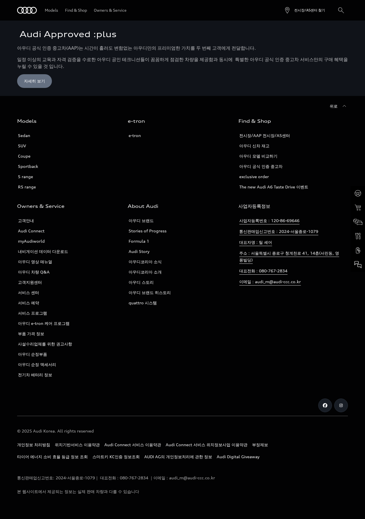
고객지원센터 (30, 282)
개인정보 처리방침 (33, 444)
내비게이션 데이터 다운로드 (43, 251)
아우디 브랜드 (141, 220)
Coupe (24, 156)
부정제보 (260, 444)
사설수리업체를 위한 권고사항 (45, 343)
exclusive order (254, 176)
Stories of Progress (148, 230)
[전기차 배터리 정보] (358, 250)
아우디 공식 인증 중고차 (261, 166)
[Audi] (27, 10)
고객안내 (26, 220)
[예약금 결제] (358, 207)
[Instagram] (341, 405)
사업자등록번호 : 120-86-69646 (269, 220)
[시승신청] (358, 193)
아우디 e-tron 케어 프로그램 (44, 323)
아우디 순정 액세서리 (37, 364)
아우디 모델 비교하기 (258, 156)
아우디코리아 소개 (145, 271)
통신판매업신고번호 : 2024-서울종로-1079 (278, 231)
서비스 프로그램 (32, 313)
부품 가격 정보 (31, 333)
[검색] (341, 10)
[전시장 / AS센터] (358, 222)
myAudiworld (31, 241)
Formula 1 (139, 241)
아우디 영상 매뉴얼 (35, 261)
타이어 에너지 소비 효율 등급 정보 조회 (52, 456)
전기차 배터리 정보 (35, 374)
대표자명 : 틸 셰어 (255, 242)
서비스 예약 (28, 302)
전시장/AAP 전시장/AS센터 (264, 135)
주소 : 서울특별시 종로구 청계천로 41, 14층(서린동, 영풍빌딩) (289, 256)
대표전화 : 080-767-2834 (263, 270)
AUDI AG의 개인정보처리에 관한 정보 (178, 456)
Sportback (28, 166)
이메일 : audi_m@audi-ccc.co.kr (270, 281)
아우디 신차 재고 (254, 145)
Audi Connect (31, 230)
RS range (27, 186)
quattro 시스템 (143, 302)
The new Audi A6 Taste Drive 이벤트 (273, 186)
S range (25, 176)
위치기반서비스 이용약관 (77, 444)
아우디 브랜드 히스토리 (150, 292)
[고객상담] (358, 265)
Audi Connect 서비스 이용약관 (132, 444)
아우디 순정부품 (32, 354)
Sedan (24, 135)
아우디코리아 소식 (145, 261)
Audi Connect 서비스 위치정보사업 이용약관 (207, 444)
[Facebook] (325, 405)
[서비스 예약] (358, 236)
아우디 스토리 (141, 282)
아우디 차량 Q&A (34, 271)
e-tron (135, 135)
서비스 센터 (28, 292)
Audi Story (139, 251)
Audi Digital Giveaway (238, 456)
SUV (22, 145)
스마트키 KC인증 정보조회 (116, 456)
